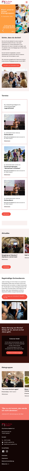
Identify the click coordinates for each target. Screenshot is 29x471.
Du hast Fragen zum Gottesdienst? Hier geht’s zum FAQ (13, 296)
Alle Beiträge (6, 267)
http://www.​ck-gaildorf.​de (10, 444)
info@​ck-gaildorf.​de (9, 442)
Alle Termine (6, 214)
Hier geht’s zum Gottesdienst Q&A (11, 65)
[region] (14, 223)
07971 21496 (7, 440)
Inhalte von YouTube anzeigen (14, 352)
